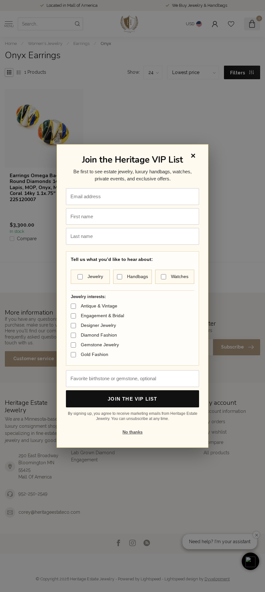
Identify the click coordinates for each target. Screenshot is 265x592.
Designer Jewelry (98, 325)
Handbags (137, 276)
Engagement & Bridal (102, 315)
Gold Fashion (94, 354)
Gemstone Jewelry (100, 344)
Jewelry (95, 276)
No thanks (132, 432)
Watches (179, 276)
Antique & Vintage (99, 305)
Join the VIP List (132, 399)
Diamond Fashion (99, 335)
